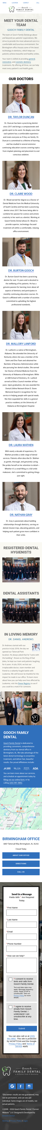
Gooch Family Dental (12, 743)
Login (25, 1120)
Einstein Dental (8, 1115)
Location (15, 3)
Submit (21, 1028)
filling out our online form (14, 779)
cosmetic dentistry (23, 61)
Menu (4, 3)
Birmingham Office (21, 839)
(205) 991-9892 (15, 782)
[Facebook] (20, 1086)
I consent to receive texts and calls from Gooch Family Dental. (24, 988)
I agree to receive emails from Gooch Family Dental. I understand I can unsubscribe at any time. (22, 1012)
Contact (26, 3)
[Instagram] (29, 1086)
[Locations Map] (21, 808)
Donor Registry (24, 683)
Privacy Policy (19, 995)
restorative (6, 61)
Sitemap (5, 1120)
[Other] (12, 1086)
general (32, 58)
